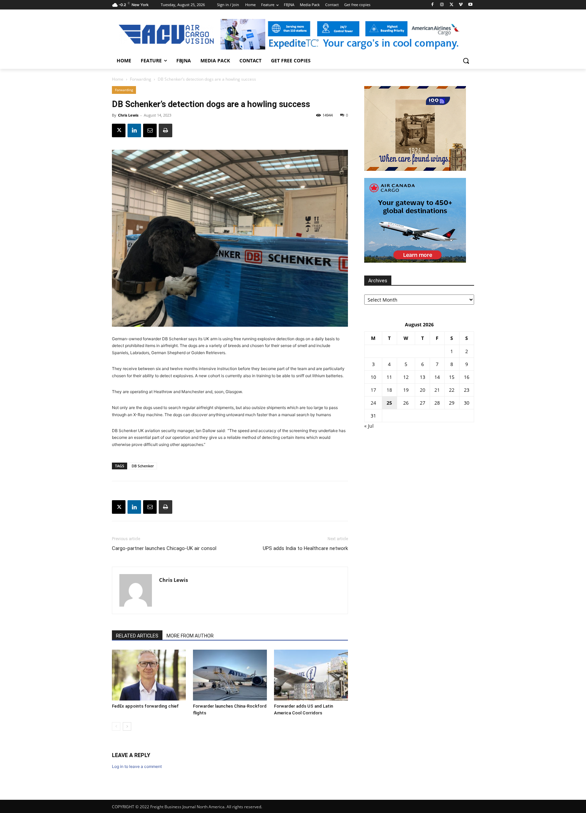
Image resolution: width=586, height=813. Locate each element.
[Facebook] (432, 5)
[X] (451, 5)
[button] (466, 61)
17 (373, 390)
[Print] (165, 130)
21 (437, 390)
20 (422, 390)
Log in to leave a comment (137, 766)
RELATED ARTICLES (137, 635)
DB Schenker (143, 465)
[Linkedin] (134, 130)
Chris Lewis (128, 115)
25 (389, 403)
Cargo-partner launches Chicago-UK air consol (164, 548)
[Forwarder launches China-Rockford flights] (230, 675)
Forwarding (140, 79)
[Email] (150, 130)
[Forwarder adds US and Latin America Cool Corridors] (311, 675)
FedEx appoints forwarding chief (145, 706)
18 (389, 390)
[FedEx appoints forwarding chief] (149, 675)
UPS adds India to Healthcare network (305, 548)
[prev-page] (116, 726)
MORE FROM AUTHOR (190, 635)
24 (373, 403)
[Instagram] (442, 5)
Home (117, 79)
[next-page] (127, 726)
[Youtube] (470, 5)
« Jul (369, 426)
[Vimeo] (461, 5)
